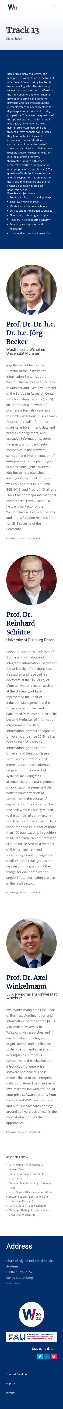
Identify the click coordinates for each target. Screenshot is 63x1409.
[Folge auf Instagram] (54, 1356)
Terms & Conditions (17, 1374)
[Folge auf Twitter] (40, 1356)
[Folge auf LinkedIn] (47, 1356)
